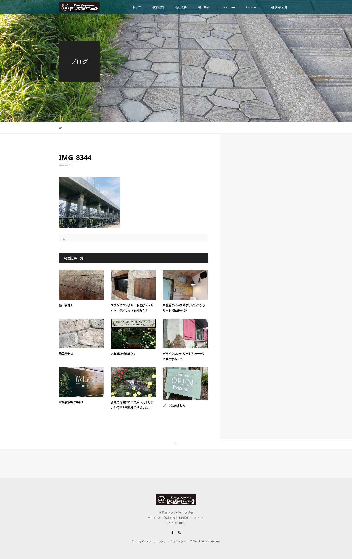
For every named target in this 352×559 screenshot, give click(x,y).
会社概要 (181, 7)
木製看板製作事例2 (123, 354)
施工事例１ (66, 305)
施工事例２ (66, 353)
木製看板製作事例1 (71, 402)
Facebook (252, 7)
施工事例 (203, 7)
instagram (228, 7)
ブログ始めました (174, 405)
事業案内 (158, 7)
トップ (136, 7)
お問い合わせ (278, 7)
